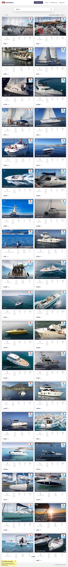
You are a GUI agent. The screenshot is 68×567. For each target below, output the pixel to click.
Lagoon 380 (6, 95)
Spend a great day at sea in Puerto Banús (48, 277)
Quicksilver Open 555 (9, 156)
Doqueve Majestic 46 (9, 460)
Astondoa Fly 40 (40, 429)
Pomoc (46, 2)
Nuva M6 (5, 429)
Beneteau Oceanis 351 (9, 125)
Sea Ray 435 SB (40, 95)
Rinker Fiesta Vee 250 (42, 490)
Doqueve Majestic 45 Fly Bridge (45, 399)
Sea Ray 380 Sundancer (43, 156)
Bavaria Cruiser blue (42, 64)
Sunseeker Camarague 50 (10, 186)
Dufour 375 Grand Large (43, 34)
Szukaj (18, 9)
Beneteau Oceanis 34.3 (9, 34)
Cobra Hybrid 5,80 (8, 64)
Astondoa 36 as (40, 247)
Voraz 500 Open (8, 551)
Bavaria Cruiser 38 (41, 520)
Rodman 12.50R (40, 368)
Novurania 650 (7, 247)
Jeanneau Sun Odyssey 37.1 (44, 125)
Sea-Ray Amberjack (9, 277)
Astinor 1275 (39, 338)
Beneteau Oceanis (8, 490)
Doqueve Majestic (41, 460)
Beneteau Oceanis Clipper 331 (12, 520)
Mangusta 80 (40, 308)
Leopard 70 (6, 338)
